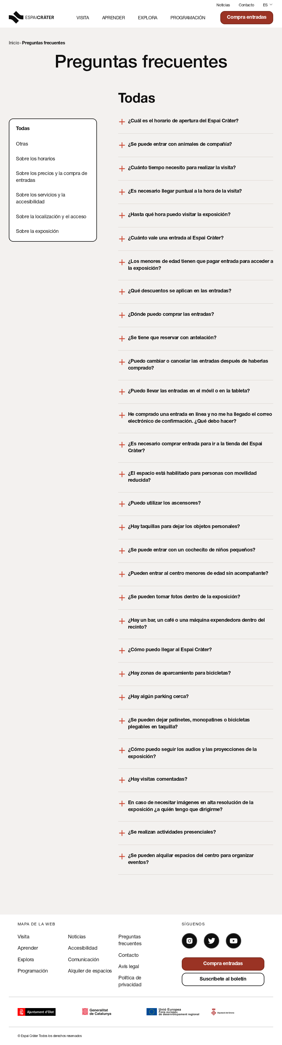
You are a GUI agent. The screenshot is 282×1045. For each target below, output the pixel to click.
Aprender (113, 17)
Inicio (14, 42)
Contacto (246, 4)
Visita (83, 17)
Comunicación (83, 959)
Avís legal (128, 966)
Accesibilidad (82, 948)
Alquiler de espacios (90, 971)
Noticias (223, 4)
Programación (187, 17)
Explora (147, 17)
